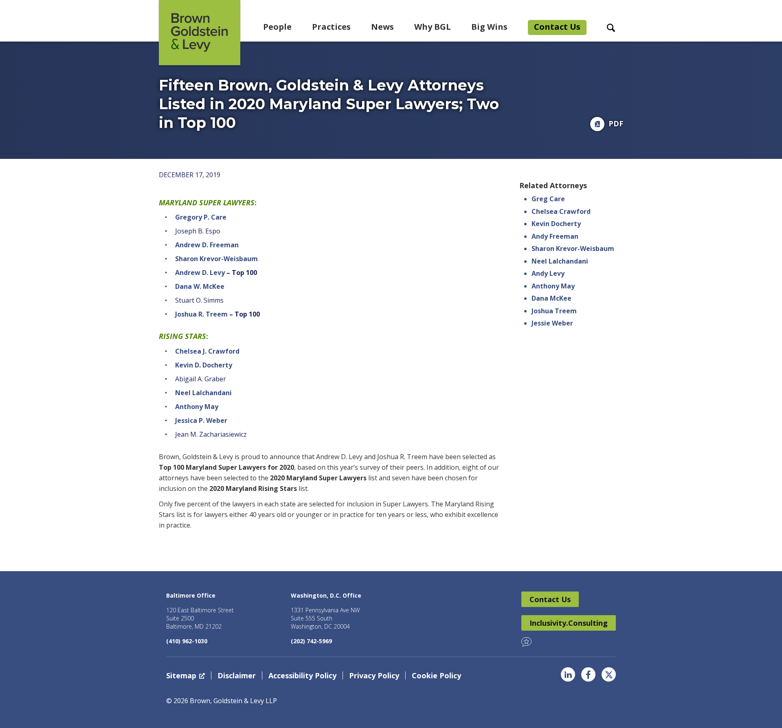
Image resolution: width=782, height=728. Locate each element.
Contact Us (550, 599)
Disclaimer (236, 675)
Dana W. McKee (199, 286)
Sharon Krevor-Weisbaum (216, 258)
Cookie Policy (436, 675)
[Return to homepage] (199, 32)
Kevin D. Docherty (203, 365)
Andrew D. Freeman (207, 244)
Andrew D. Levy (200, 272)
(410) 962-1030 (186, 641)
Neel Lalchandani (203, 392)
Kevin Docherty (556, 223)
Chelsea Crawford (561, 211)
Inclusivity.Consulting (568, 623)
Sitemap (181, 675)
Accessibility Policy (302, 675)
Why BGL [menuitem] (432, 26)
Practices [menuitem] (331, 26)
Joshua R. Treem (201, 314)
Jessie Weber (552, 323)
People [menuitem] (277, 26)
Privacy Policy (374, 675)
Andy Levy (548, 273)
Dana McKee (551, 298)
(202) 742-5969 (311, 641)
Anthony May (196, 406)
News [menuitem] (382, 26)
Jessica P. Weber (201, 420)
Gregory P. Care (200, 217)
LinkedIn (568, 674)
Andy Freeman (555, 236)
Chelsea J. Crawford (207, 351)
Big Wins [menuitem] (489, 26)
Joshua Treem (554, 310)
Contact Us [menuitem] (557, 26)
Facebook (588, 674)
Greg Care (548, 198)
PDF (615, 123)
